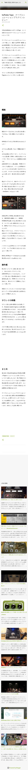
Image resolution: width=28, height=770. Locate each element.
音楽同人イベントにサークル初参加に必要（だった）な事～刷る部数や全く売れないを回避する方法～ (13, 749)
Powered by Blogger (15, 768)
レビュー (12, 436)
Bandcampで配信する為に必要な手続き (11, 720)
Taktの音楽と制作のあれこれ (12, 2)
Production (5, 436)
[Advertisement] (14, 93)
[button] (3, 25)
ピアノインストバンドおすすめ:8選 (9, 693)
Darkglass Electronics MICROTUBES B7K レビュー (13, 641)
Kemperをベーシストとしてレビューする (11, 667)
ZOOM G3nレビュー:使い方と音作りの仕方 (11, 499)
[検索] (26, 2)
